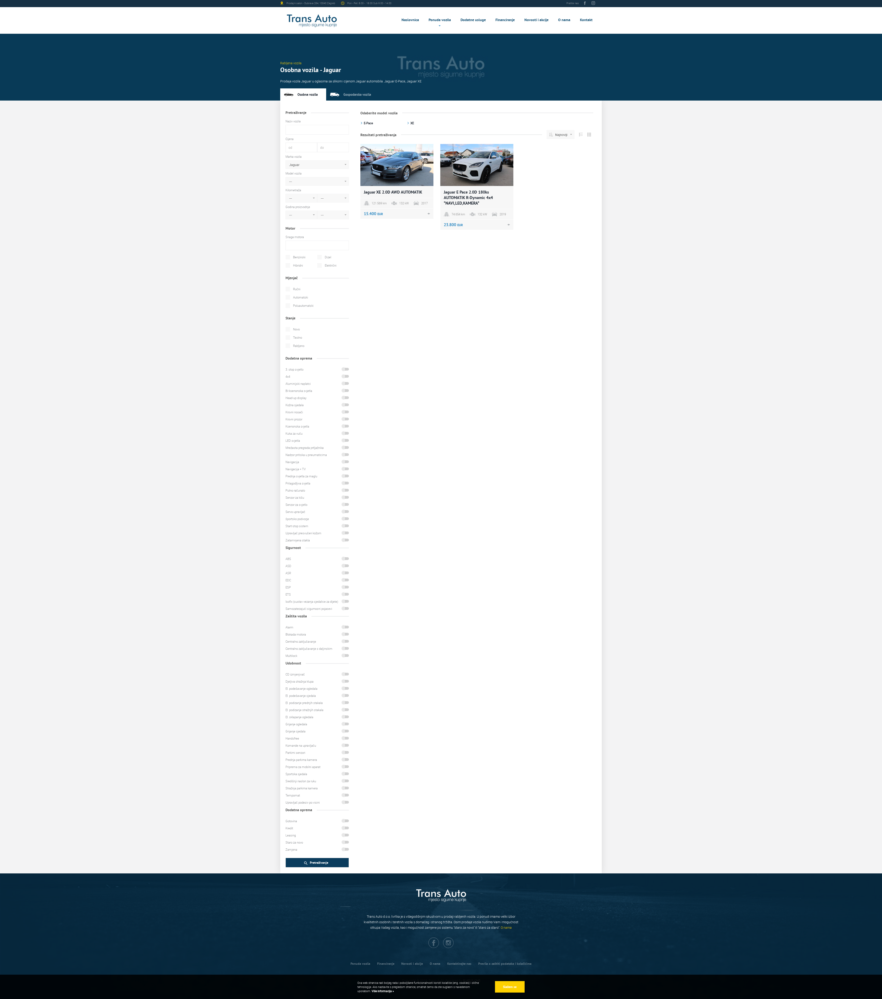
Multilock (291, 656)
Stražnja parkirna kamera (302, 788)
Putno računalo (295, 490)
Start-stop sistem (297, 526)
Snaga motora (295, 237)
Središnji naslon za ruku (301, 781)
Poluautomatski (303, 306)
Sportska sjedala (296, 774)
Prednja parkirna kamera (301, 760)
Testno (297, 337)
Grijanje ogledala (296, 724)
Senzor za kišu (295, 497)
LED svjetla (293, 441)
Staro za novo (294, 842)
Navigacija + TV (296, 469)
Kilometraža (293, 190)
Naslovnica (410, 19)
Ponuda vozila (440, 19)
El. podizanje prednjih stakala (304, 703)
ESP (288, 587)
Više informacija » (382, 991)
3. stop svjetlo (294, 369)
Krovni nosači (294, 412)
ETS (288, 594)
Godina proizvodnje (298, 207)
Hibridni (298, 265)
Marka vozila (294, 157)
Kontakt (586, 19)
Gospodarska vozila (357, 94)
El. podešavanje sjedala (301, 696)
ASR (288, 573)
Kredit (289, 828)
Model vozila (294, 173)
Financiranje (505, 19)
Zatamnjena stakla (298, 540)
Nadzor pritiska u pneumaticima (306, 455)
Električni (330, 265)
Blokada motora (296, 634)
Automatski (300, 297)
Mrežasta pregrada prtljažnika (305, 448)
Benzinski (299, 257)
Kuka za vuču (294, 433)
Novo (296, 329)
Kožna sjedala (295, 405)
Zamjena (291, 849)
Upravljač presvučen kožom (303, 533)
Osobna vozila (307, 94)
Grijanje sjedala (295, 731)
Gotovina (291, 821)
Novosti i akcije (536, 19)
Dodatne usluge (473, 19)
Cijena (290, 139)
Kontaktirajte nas (459, 964)
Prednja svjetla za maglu (301, 476)
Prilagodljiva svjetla (298, 483)
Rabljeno (298, 346)
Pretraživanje (319, 863)
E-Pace (368, 123)
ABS (288, 559)
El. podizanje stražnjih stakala (304, 710)
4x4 (288, 376)
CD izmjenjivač (295, 674)
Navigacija (292, 462)
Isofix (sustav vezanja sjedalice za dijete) (312, 601)
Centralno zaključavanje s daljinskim (309, 649)
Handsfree (292, 738)
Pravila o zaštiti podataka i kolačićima (504, 964)
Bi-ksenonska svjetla (299, 391)
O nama (564, 19)
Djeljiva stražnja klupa (300, 681)
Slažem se (510, 987)
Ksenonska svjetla (297, 426)
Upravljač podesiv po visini (303, 802)
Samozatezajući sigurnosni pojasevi (309, 609)
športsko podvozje (297, 519)
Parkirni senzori (295, 753)
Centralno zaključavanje (301, 641)
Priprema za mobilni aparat (303, 767)
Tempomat (293, 795)
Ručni (296, 289)
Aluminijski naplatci (298, 384)
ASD (288, 566)
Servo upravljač (295, 512)
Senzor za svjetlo (296, 505)
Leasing (291, 835)
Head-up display (296, 398)
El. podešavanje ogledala (301, 689)
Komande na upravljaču (301, 745)
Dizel (328, 257)
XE (412, 123)
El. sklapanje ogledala (299, 717)
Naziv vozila (293, 121)
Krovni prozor (294, 419)
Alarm (289, 627)
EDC (288, 580)
